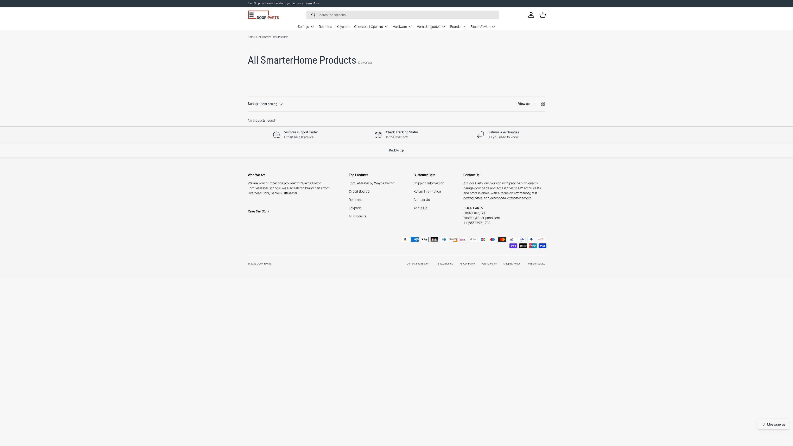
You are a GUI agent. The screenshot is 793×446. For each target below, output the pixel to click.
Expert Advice (480, 27)
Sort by (253, 104)
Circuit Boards (359, 191)
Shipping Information (429, 183)
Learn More (312, 3)
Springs (303, 27)
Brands (455, 27)
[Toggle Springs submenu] (312, 26)
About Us (420, 208)
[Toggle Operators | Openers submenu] (386, 26)
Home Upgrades (428, 27)
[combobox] (402, 15)
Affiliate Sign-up (444, 263)
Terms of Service (536, 263)
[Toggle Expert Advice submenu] (493, 26)
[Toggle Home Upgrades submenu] (443, 26)
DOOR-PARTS (264, 263)
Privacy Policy (467, 263)
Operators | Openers (368, 27)
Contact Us (422, 200)
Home (251, 37)
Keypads (343, 27)
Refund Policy (489, 263)
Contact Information (418, 263)
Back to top (396, 150)
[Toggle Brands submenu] (463, 26)
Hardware (400, 27)
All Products (357, 216)
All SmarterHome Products (273, 37)
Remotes (325, 27)
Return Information (427, 191)
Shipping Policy (511, 263)
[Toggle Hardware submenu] (410, 26)
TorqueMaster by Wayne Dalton (371, 183)
